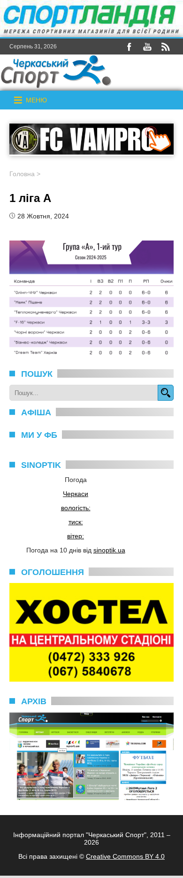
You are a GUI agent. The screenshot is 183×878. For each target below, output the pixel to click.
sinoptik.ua (109, 550)
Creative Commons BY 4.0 (125, 856)
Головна (22, 174)
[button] (36, 100)
